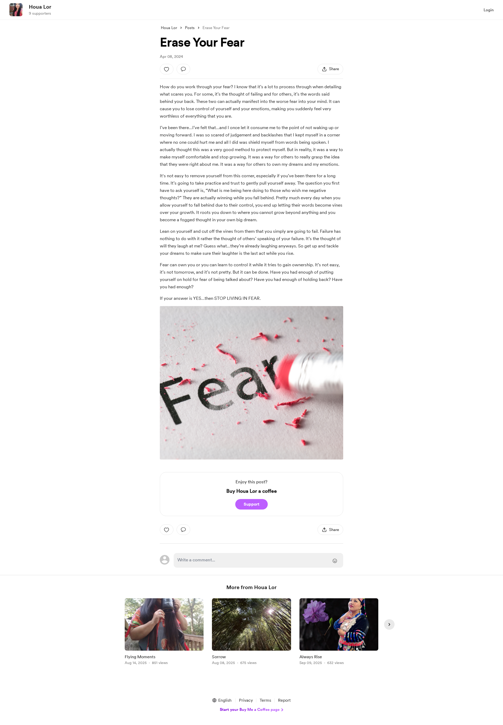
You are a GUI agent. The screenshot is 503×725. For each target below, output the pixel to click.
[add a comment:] (183, 69)
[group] (164, 632)
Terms (265, 700)
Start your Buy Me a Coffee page (250, 709)
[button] (222, 700)
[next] (389, 624)
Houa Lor (40, 7)
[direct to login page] (258, 560)
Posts (190, 27)
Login (489, 10)
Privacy (246, 700)
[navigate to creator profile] (16, 9)
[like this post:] (166, 69)
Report (284, 700)
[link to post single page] (164, 632)
